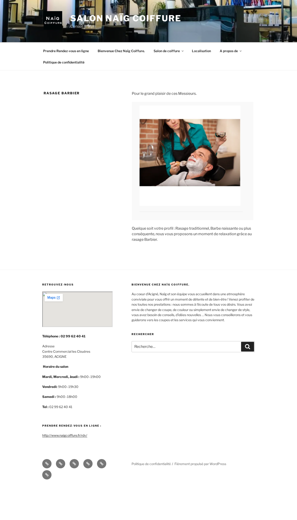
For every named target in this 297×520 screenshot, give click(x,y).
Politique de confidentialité (63, 62)
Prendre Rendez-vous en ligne (66, 51)
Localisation (201, 51)
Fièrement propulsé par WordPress (200, 497)
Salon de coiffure (167, 51)
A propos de (229, 51)
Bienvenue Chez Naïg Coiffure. (121, 51)
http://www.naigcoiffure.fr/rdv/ (64, 469)
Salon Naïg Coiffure (125, 18)
